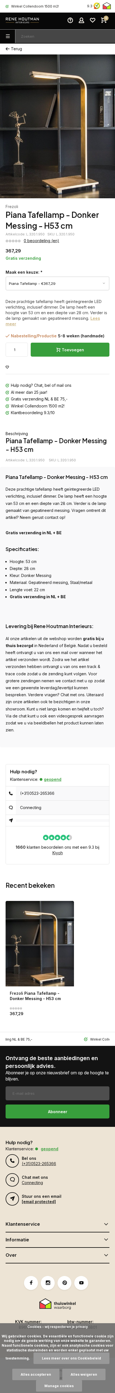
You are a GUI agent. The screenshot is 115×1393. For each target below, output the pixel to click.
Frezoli (12, 206)
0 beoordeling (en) (41, 240)
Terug (16, 48)
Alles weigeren (84, 1374)
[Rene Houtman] (22, 21)
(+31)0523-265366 (37, 793)
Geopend (52, 779)
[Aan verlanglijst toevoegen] (7, 367)
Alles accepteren (36, 1374)
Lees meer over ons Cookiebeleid (71, 1358)
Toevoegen (73, 349)
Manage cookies (59, 1386)
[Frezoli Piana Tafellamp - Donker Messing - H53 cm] (40, 943)
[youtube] (81, 1283)
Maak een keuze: (24, 272)
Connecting (30, 807)
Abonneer (57, 1111)
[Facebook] (31, 1283)
